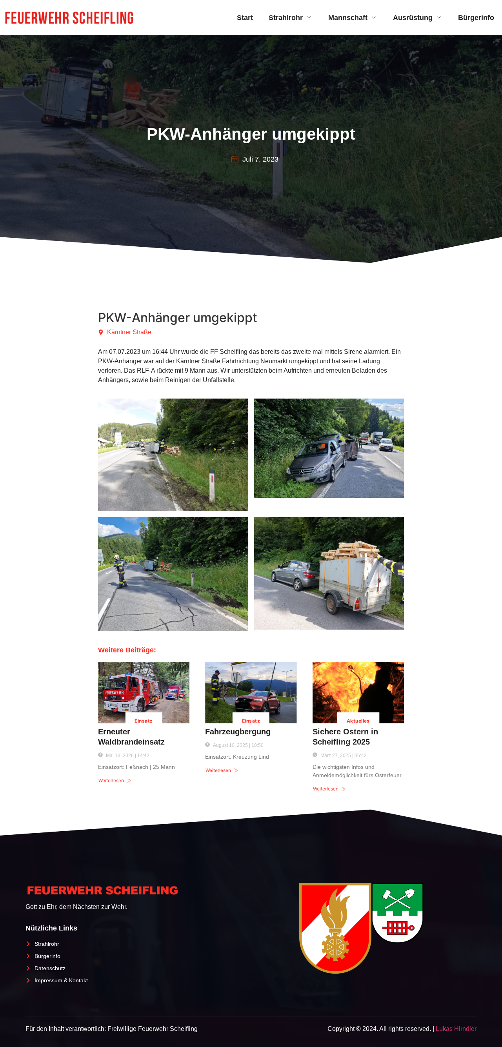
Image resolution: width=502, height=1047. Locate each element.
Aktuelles (358, 721)
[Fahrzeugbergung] (250, 692)
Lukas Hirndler (456, 1028)
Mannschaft (347, 18)
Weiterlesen (111, 780)
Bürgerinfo (476, 18)
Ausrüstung (413, 18)
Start (245, 18)
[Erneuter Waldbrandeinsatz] (143, 692)
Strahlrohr (286, 18)
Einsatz (144, 721)
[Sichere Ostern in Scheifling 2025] (358, 692)
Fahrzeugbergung (238, 731)
